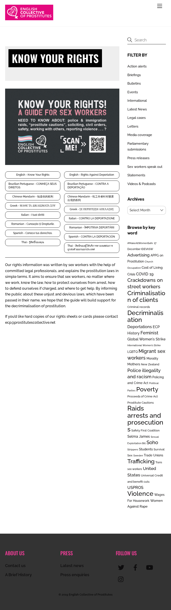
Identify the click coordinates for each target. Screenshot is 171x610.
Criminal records (138, 307)
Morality (152, 358)
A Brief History (18, 574)
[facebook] (136, 567)
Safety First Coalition (145, 430)
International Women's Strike (144, 345)
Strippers (132, 449)
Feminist (149, 333)
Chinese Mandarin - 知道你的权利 (32, 196)
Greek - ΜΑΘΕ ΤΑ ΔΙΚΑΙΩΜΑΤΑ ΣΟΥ (33, 205)
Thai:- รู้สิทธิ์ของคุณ (32, 242)
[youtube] (150, 567)
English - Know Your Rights (32, 174)
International (137, 101)
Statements (136, 175)
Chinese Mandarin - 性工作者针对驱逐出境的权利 (90, 198)
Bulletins (134, 83)
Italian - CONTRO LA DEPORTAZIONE (92, 218)
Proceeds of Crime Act (142, 396)
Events (132, 92)
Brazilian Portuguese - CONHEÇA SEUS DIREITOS (32, 185)
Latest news (72, 565)
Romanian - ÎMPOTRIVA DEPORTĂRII (91, 227)
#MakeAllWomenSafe (140, 243)
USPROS (135, 487)
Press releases (138, 158)
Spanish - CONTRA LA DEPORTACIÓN (92, 236)
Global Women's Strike (146, 339)
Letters (132, 126)
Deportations (139, 326)
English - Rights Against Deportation (91, 174)
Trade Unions (153, 455)
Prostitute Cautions (140, 402)
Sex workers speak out (144, 167)
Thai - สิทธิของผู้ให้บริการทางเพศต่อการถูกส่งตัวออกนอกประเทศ (90, 247)
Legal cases (136, 118)
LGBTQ (132, 352)
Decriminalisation (145, 316)
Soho (152, 442)
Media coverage (139, 135)
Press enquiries (74, 574)
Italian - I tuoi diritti (32, 214)
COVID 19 (145, 274)
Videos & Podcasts (141, 184)
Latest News (137, 109)
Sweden (138, 455)
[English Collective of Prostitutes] (29, 18)
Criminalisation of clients (146, 296)
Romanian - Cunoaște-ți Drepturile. (32, 224)
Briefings (134, 75)
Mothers (133, 364)
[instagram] (122, 579)
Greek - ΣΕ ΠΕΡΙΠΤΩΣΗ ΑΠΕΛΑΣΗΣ (92, 209)
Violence (140, 493)
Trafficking (141, 461)
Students (146, 449)
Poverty (147, 389)
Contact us (15, 565)
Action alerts (137, 66)
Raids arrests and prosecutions (145, 418)
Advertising (138, 254)
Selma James (138, 436)
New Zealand (150, 364)
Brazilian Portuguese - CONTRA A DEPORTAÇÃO (88, 185)
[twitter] (122, 567)
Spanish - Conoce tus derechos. (32, 233)
